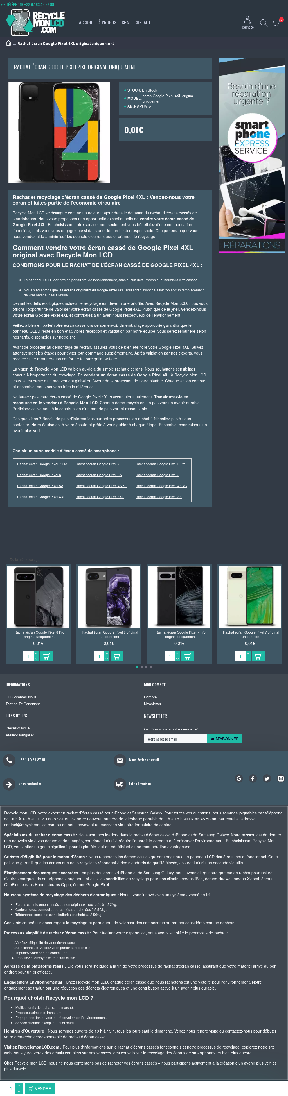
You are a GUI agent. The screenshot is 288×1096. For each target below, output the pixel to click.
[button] (137, 667)
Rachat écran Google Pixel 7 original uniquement (251, 634)
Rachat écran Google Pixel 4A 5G (101, 485)
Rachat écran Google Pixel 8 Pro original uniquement (39, 634)
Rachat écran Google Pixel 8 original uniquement (110, 634)
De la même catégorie (27, 559)
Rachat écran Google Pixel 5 (157, 474)
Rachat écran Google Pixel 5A (40, 485)
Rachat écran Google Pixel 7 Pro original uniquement (181, 634)
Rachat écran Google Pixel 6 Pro (161, 463)
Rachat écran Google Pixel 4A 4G (161, 485)
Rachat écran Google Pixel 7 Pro (42, 463)
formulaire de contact (153, 824)
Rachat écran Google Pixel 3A (159, 496)
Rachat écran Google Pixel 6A (99, 474)
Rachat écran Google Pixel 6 (39, 474)
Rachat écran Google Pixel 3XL (100, 496)
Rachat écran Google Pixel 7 (98, 463)
